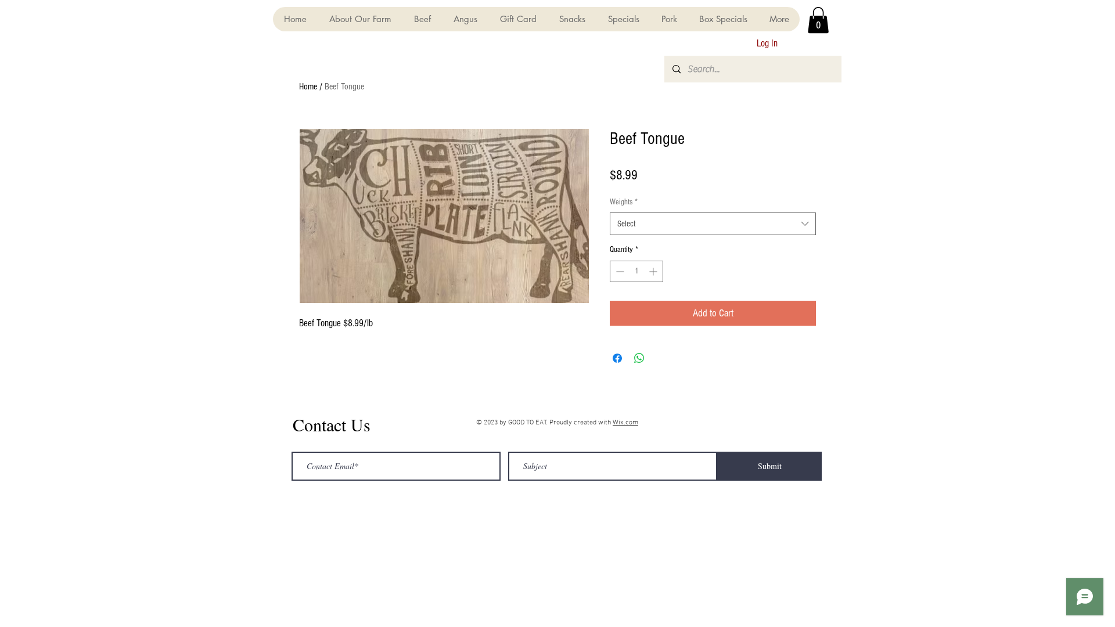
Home (308, 86)
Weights (624, 202)
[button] (818, 20)
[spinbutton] (636, 271)
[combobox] (713, 223)
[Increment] (654, 271)
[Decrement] (619, 271)
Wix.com (625, 423)
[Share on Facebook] (617, 358)
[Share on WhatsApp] (639, 358)
